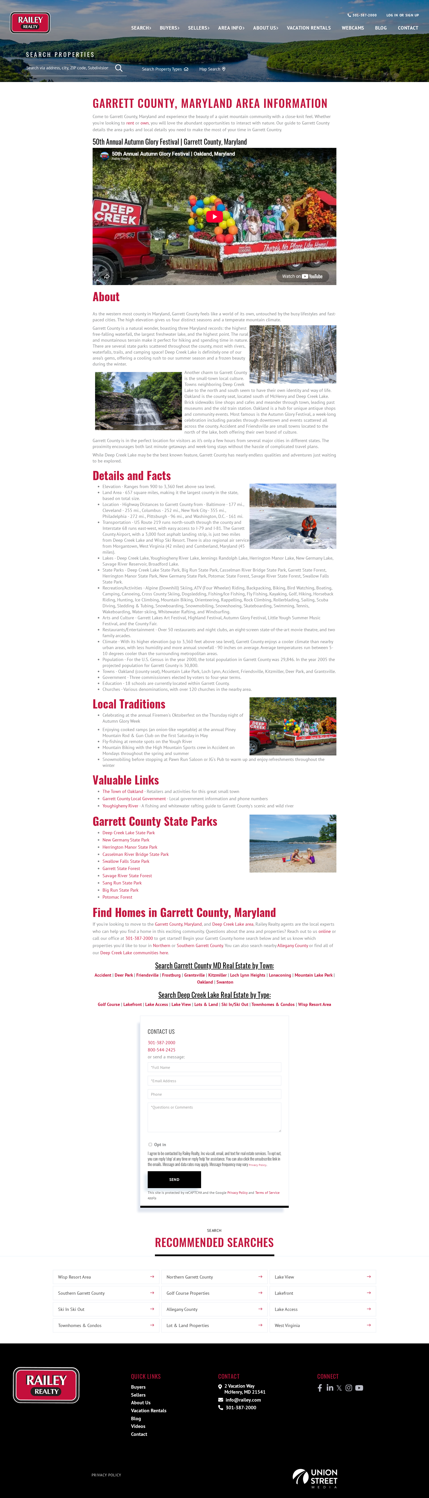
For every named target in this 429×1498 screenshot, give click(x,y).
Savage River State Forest (127, 875)
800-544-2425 (162, 1050)
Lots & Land (206, 1004)
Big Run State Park (121, 890)
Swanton (224, 982)
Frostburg (171, 975)
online (325, 931)
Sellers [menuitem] (197, 27)
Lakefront (132, 1004)
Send (174, 1179)
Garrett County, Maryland (178, 924)
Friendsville (147, 975)
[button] (119, 68)
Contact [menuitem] (408, 27)
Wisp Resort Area (314, 1004)
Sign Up (412, 15)
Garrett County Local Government (134, 798)
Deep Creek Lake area (232, 924)
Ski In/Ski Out (234, 1004)
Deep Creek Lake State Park (129, 832)
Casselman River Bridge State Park (136, 854)
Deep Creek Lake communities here (134, 953)
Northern (161, 945)
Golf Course (109, 1004)
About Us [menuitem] (264, 27)
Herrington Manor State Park (130, 847)
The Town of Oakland (123, 791)
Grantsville (194, 975)
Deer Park (124, 975)
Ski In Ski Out (71, 1309)
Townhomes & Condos (273, 1004)
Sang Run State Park (122, 883)
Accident (103, 975)
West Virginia (287, 1325)
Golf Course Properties (188, 1293)
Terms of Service (267, 1192)
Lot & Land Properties (188, 1325)
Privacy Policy (257, 1165)
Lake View (181, 1004)
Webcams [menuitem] (353, 27)
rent (130, 123)
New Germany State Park (126, 840)
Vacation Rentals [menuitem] (309, 27)
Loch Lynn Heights (247, 975)
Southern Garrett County (200, 945)
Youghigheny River (120, 806)
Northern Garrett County (190, 1277)
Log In (392, 15)
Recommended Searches (214, 1242)
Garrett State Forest (121, 868)
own (145, 123)
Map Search (209, 69)
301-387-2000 (364, 15)
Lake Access (156, 1004)
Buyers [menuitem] (168, 27)
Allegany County (292, 945)
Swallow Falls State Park (126, 861)
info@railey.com (242, 1400)
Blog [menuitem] (381, 27)
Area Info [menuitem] (230, 27)
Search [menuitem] (140, 27)
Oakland (205, 982)
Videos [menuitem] (138, 1426)
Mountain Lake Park (313, 975)
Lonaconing (280, 975)
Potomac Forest (117, 897)
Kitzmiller (217, 975)
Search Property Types (162, 69)
